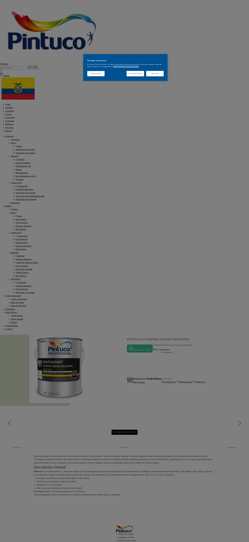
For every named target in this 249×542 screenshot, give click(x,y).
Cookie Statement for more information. (126, 66)
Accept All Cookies (135, 73)
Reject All (154, 73)
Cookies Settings (96, 73)
